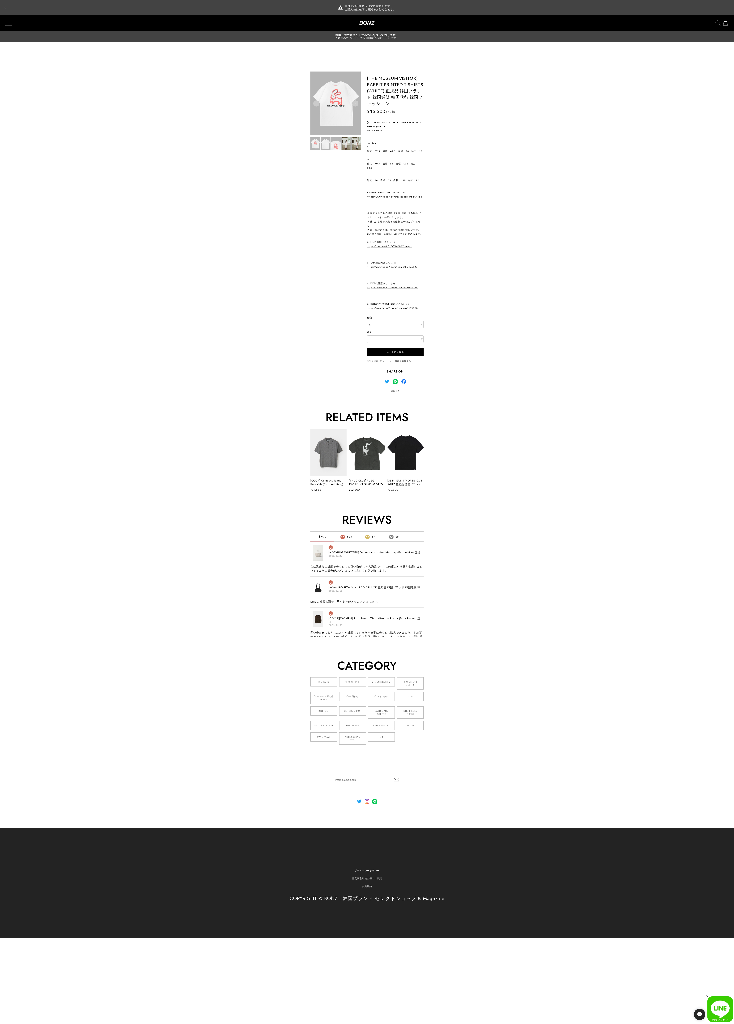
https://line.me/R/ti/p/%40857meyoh (389, 246)
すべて (322, 536)
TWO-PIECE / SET (323, 725)
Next (355, 103)
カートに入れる (395, 351)
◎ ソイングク (381, 696)
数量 (369, 332)
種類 (369, 317)
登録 (396, 780)
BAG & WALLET (381, 725)
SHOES (410, 725)
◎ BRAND (323, 682)
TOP (410, 696)
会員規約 (367, 886)
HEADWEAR (352, 725)
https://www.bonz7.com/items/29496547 (392, 266)
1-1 (381, 737)
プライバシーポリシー (367, 870)
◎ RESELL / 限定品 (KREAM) (324, 698)
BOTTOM (323, 711)
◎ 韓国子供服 (352, 682)
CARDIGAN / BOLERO (381, 712)
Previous (316, 103)
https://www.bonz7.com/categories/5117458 (394, 196)
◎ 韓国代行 (353, 696)
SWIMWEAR (323, 737)
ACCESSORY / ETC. (352, 738)
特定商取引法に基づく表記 (367, 878)
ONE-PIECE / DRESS (410, 712)
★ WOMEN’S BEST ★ (410, 683)
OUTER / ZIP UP (352, 711)
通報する (395, 391)
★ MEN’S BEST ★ (381, 682)
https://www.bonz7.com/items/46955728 (392, 287)
